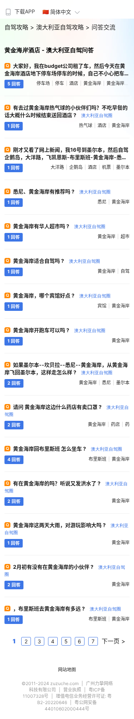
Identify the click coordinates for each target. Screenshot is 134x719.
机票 (106, 167)
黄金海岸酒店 (119, 83)
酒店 (73, 83)
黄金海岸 (92, 83)
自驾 (125, 271)
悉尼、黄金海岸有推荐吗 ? (62, 191)
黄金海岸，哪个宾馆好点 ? (62, 295)
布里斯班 (97, 459)
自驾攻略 (17, 27)
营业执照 (72, 690)
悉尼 (102, 202)
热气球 (85, 125)
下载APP (25, 11)
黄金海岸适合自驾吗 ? (56, 261)
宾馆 (102, 306)
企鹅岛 (76, 167)
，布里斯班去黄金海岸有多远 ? (67, 608)
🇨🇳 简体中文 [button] (56, 12)
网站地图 (67, 669)
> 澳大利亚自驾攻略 (58, 27)
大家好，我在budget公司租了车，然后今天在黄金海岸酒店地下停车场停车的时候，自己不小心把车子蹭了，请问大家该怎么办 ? (64, 73)
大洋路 (57, 167)
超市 (125, 236)
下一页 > (113, 641)
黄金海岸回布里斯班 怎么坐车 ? (67, 448)
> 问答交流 (100, 27)
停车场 (43, 83)
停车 (59, 83)
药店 (115, 424)
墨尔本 (123, 167)
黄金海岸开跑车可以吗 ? (59, 330)
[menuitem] (19, 9)
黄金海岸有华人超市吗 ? (59, 226)
